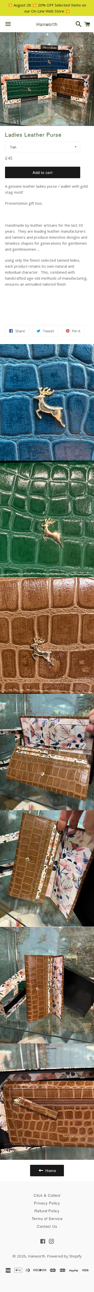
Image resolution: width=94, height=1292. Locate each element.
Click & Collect (47, 1195)
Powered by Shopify (64, 1256)
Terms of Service (47, 1218)
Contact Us (47, 1226)
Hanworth (47, 24)
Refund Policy (47, 1210)
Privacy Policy (47, 1203)
